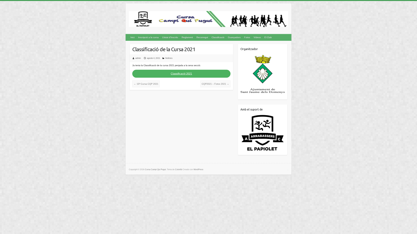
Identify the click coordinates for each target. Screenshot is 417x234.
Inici (132, 37)
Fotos (247, 37)
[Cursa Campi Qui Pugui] (208, 19)
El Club (268, 37)
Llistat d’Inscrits (170, 37)
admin (138, 58)
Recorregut (202, 37)
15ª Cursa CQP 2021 (146, 84)
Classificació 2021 (181, 73)
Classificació (218, 37)
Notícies (169, 58)
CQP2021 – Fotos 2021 (215, 84)
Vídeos (257, 37)
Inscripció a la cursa (148, 37)
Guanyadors (234, 37)
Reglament (187, 37)
